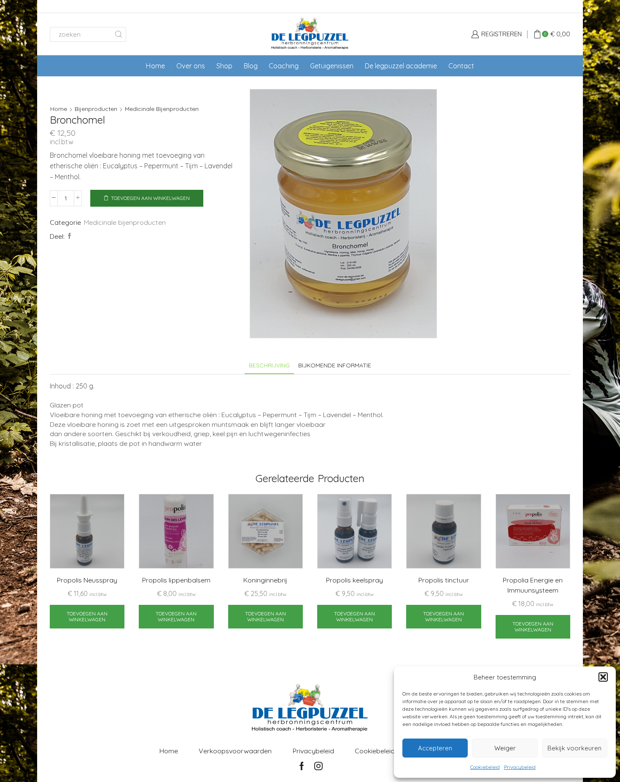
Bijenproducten (96, 109)
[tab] (269, 365)
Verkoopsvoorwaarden (235, 751)
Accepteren (435, 748)
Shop (224, 66)
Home (155, 66)
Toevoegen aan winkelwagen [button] (87, 616)
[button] (603, 677)
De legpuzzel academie (401, 66)
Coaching (284, 66)
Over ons (190, 66)
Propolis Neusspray (87, 580)
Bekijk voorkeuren (574, 748)
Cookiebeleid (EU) (382, 751)
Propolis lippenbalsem (176, 580)
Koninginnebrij (265, 580)
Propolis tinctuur (443, 580)
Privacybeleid (520, 767)
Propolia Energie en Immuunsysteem (533, 585)
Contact (461, 66)
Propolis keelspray (354, 580)
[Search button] (119, 34)
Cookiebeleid (485, 767)
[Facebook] (69, 236)
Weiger (505, 748)
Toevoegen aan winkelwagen (150, 198)
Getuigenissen (331, 66)
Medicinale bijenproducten (162, 109)
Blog (251, 66)
